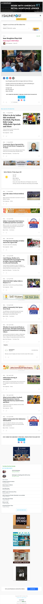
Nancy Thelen (6, 230)
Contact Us (19, 597)
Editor (14, 43)
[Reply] (6, 102)
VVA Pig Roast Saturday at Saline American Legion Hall (13, 241)
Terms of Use (19, 603)
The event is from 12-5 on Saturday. (10, 244)
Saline (4, 112)
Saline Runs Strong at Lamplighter (10, 378)
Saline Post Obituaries (7, 153)
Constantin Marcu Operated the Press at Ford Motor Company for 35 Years (13, 146)
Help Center (24, 597)
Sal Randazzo (12, 349)
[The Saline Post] (11, 15)
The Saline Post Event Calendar (9, 466)
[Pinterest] (10, 78)
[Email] (13, 78)
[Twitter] (7, 78)
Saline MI (38, 36)
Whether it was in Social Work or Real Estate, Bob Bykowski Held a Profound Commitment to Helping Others (14, 329)
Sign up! (21, 97)
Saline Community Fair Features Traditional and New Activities (13, 221)
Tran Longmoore (9, 43)
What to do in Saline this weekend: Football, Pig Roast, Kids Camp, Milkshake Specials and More (12, 121)
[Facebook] (4, 78)
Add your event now (21, 510)
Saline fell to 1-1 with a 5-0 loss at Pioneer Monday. (13, 285)
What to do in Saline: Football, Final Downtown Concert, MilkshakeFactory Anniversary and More (13, 400)
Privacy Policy (24, 603)
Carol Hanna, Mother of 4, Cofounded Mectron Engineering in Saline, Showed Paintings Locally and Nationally (13, 260)
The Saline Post (15, 153)
